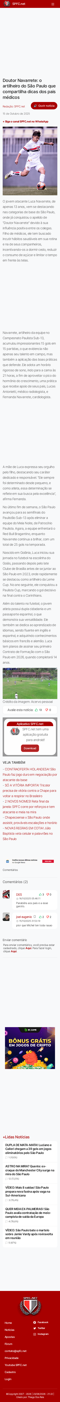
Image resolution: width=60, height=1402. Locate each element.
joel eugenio (24, 917)
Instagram (42, 1333)
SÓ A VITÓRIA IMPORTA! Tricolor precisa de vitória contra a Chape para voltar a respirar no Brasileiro (29, 790)
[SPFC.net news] (30, 861)
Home (8, 1322)
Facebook (42, 1322)
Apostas (10, 1337)
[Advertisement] (30, 41)
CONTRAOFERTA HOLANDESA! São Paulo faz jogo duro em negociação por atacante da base (30, 774)
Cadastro (10, 1372)
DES (19, 894)
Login (8, 1379)
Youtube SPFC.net (15, 1365)
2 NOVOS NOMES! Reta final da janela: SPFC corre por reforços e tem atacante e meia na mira (29, 806)
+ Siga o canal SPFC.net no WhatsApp (25, 121)
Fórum (8, 1344)
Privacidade (11, 1358)
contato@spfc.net (15, 1351)
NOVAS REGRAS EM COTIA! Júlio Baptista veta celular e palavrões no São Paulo (27, 833)
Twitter (41, 1328)
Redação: (14, 106)
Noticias (9, 1329)
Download (30, 748)
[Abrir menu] (52, 3)
